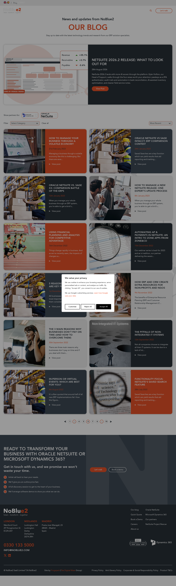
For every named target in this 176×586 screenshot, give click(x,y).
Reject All (88, 306)
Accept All (104, 306)
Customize (72, 306)
